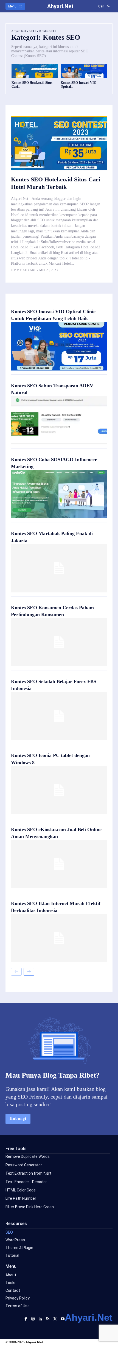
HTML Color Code (20, 1190)
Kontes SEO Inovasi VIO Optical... (78, 84)
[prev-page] (16, 972)
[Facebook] (25, 1318)
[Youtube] (62, 1318)
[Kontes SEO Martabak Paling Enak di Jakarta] (59, 568)
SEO (32, 31)
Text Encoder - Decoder (26, 1182)
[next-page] (29, 972)
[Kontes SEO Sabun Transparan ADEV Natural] (59, 420)
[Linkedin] (40, 1318)
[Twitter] (55, 1318)
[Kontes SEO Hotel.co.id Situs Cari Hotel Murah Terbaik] (35, 71)
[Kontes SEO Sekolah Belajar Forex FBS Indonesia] (59, 716)
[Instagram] (33, 1318)
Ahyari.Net (18, 31)
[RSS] (48, 1318)
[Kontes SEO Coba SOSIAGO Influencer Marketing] (59, 494)
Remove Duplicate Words (27, 1156)
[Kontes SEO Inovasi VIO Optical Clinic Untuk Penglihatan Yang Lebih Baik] (84, 71)
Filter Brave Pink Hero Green (29, 1207)
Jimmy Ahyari (23, 270)
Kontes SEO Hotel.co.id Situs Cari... (32, 84)
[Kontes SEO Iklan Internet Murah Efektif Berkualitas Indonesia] (59, 938)
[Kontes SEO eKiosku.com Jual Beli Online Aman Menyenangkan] (59, 864)
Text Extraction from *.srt (28, 1173)
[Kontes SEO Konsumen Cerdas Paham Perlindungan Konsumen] (59, 642)
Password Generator (23, 1165)
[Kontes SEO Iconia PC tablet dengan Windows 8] (59, 790)
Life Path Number (20, 1198)
